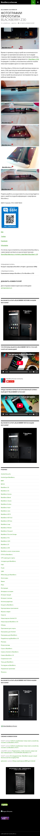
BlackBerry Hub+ (6, 507)
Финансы (4, 672)
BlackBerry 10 (5, 487)
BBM (2, 480)
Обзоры (3, 625)
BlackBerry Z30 (6, 9)
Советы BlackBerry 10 (7, 655)
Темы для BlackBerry (7, 662)
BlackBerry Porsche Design (9, 534)
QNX (2, 571)
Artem (15, 23)
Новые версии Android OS (9, 618)
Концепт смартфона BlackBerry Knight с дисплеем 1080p (19, 265)
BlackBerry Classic (6, 501)
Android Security (6, 474)
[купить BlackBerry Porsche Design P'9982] (20, 780)
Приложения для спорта (8, 628)
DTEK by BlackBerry (7, 554)
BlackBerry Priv (5, 538)
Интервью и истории (7, 591)
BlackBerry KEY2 (6, 514)
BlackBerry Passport (7, 531)
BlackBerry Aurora (6, 494)
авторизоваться (6, 288)
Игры (2, 584)
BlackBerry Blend (6, 497)
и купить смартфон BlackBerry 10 (26, 254)
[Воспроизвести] (3, 372)
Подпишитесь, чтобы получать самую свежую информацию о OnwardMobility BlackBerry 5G (19, 751)
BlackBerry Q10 (5, 541)
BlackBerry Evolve (6, 504)
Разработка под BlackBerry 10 (10, 638)
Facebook (4, 241)
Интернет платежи (6, 598)
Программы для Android (8, 631)
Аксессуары (4, 578)
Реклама (3, 642)
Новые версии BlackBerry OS (9, 621)
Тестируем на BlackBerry (8, 665)
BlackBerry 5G (5, 491)
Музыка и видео (5, 611)
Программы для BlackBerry (9, 635)
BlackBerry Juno (5, 511)
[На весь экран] (37, 372)
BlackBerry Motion (6, 527)
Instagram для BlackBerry (8, 561)
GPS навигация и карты (8, 558)
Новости (14, 9)
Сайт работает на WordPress (8, 833)
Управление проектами (8, 668)
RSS (2, 232)
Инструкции (4, 588)
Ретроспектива (5, 645)
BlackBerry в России (9, 2)
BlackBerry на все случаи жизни (10, 551)
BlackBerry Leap (5, 524)
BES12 (3, 484)
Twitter (3, 236)
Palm (2, 564)
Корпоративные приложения (9, 608)
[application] (20, 363)
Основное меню (38, 2)
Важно (3, 581)
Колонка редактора (7, 601)
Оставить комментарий (26, 23)
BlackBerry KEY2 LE (6, 517)
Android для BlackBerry (8, 477)
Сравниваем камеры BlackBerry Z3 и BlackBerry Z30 (17, 272)
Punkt (2, 568)
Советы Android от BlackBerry (10, 652)
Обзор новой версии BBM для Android (23, 761)
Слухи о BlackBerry (6, 648)
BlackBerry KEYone (6, 521)
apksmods (4, 761)
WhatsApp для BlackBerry (8, 574)
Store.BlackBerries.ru (8, 254)
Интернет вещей (6, 595)
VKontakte (4, 245)
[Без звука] (34, 372)
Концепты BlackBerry (7, 605)
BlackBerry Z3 (5, 544)
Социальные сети (6, 658)
